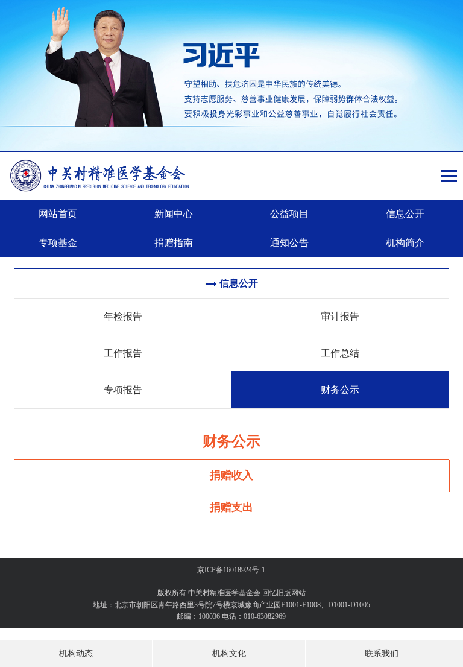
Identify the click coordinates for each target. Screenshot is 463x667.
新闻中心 (173, 214)
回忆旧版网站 (284, 593)
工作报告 (123, 353)
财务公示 (340, 390)
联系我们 (381, 653)
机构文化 (229, 653)
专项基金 (58, 243)
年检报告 (123, 316)
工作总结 (340, 353)
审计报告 (340, 316)
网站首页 (58, 214)
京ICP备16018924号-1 (231, 570)
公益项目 (289, 214)
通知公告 (289, 243)
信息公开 (405, 214)
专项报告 (123, 390)
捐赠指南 (173, 243)
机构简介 (405, 243)
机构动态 (76, 653)
